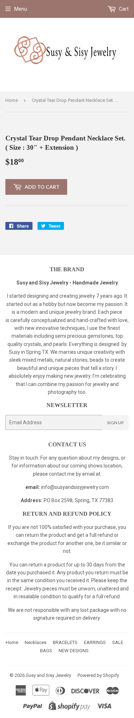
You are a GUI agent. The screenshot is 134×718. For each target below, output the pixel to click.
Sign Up (115, 422)
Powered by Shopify (98, 675)
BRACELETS (65, 642)
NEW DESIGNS (74, 650)
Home (11, 100)
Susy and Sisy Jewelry (48, 675)
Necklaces (35, 642)
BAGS (46, 650)
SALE (117, 642)
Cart (123, 9)
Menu (20, 9)
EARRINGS (95, 642)
